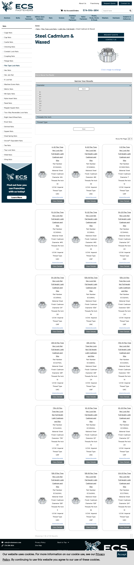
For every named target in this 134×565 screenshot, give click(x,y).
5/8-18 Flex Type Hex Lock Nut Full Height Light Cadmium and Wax (91, 480)
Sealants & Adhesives (127, 18)
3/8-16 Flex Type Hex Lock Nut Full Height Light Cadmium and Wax (57, 349)
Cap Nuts (7, 37)
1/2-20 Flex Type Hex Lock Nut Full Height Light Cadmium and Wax (124, 414)
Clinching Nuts (9, 47)
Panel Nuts (8, 103)
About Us (82, 3)
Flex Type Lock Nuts (12, 66)
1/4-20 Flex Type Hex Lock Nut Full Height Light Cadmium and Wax (124, 219)
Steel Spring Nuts (10, 136)
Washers (105, 18)
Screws (61, 18)
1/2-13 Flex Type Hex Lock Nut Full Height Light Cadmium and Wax (91, 414)
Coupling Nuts (9, 56)
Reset (83, 129)
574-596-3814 (91, 10)
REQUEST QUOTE (111, 35)
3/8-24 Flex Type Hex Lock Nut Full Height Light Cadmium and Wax (91, 349)
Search (84, 89)
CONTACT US (111, 40)
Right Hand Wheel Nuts (13, 117)
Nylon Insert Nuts (10, 98)
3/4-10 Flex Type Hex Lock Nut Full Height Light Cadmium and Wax (124, 480)
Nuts (50, 18)
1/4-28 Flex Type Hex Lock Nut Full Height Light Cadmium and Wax (57, 284)
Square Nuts (8, 131)
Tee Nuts (7, 145)
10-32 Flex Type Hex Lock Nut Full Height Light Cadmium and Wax (91, 219)
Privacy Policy (40, 542)
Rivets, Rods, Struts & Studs (94, 18)
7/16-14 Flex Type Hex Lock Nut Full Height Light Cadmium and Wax (124, 349)
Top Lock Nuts (9, 150)
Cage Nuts (8, 33)
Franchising (94, 3)
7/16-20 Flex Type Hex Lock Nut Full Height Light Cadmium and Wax (57, 414)
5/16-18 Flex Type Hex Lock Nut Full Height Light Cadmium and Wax (90, 284)
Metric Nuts (8, 89)
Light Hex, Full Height (66, 29)
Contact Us (125, 3)
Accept (122, 554)
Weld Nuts (8, 155)
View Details (57, 201)
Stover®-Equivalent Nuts (13, 141)
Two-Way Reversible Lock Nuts (16, 113)
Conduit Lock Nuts (11, 51)
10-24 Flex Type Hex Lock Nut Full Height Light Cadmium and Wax (57, 219)
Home (37, 26)
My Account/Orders (71, 11)
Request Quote (109, 3)
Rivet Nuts (8, 122)
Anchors (7, 18)
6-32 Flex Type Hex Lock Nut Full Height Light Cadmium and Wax (57, 153)
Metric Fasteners (29, 18)
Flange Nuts (8, 61)
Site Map (38, 545)
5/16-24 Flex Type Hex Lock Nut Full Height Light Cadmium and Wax (124, 284)
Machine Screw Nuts (11, 84)
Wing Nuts (8, 159)
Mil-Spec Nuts (9, 94)
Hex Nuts (7, 70)
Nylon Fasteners (83, 18)
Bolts (18, 18)
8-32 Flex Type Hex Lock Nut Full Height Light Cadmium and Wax (91, 153)
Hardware (116, 18)
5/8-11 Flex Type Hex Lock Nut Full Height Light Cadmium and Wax (57, 480)
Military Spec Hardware (40, 18)
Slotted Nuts (9, 127)
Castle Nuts (8, 42)
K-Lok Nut (8, 80)
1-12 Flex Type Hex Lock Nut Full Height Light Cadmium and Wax (124, 153)
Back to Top (62, 542)
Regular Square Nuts (11, 108)
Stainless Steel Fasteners (72, 18)
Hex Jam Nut (9, 75)
